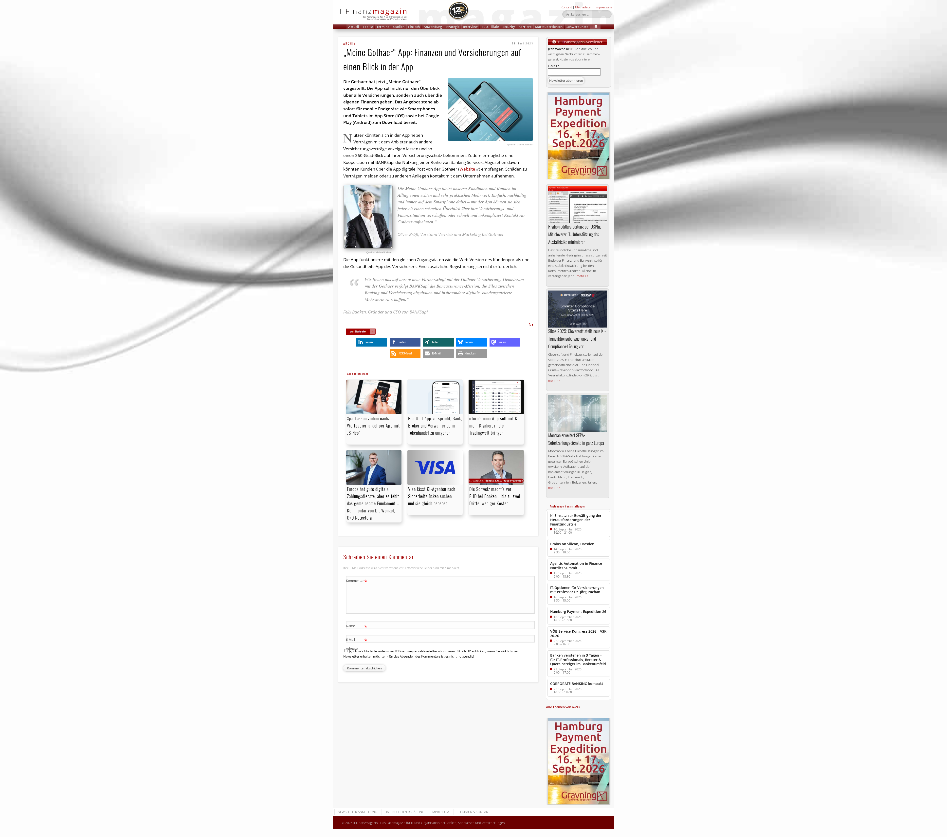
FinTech (414, 26)
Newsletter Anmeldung (357, 812)
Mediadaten (583, 7)
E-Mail (553, 66)
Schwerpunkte (577, 26)
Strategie (452, 26)
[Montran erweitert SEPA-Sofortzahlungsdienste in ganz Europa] (577, 413)
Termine (383, 26)
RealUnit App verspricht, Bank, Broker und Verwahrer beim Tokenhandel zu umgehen (435, 425)
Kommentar (356, 581)
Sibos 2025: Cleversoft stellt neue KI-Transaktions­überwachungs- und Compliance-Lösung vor (577, 339)
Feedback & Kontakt (473, 812)
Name (356, 626)
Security (509, 26)
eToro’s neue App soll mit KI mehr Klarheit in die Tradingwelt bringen (494, 425)
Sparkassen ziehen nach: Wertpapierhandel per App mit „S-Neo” (373, 425)
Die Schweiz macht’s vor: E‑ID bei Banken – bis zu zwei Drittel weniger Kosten (494, 496)
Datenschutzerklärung (404, 812)
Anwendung (433, 26)
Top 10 (368, 26)
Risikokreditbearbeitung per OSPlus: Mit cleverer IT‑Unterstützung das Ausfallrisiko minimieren (575, 234)
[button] (595, 26)
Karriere (525, 26)
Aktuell (353, 26)
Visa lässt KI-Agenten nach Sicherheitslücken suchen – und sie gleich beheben (431, 496)
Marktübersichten (549, 26)
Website (467, 169)
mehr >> (582, 276)
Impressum (604, 7)
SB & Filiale (490, 26)
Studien (398, 26)
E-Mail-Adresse (356, 644)
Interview (470, 26)
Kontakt (566, 7)
